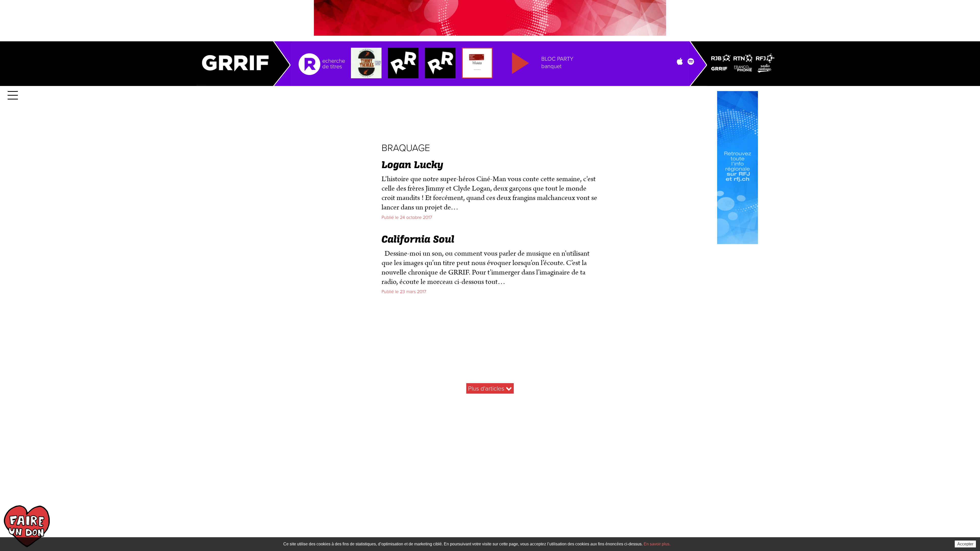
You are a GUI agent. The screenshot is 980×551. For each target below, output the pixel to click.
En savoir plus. (657, 544)
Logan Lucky (412, 165)
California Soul (418, 239)
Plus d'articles (487, 388)
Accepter (965, 544)
